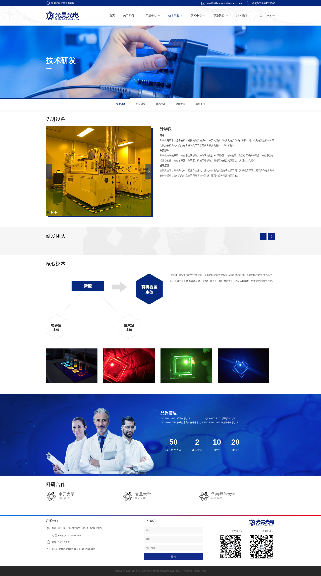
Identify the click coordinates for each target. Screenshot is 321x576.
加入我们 (241, 15)
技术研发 (173, 15)
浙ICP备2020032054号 (172, 571)
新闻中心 (196, 15)
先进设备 (120, 104)
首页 (112, 15)
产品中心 (151, 15)
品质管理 (180, 104)
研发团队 (140, 104)
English (271, 15)
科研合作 (200, 104)
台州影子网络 (200, 571)
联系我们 (218, 15)
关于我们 (128, 15)
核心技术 (160, 104)
